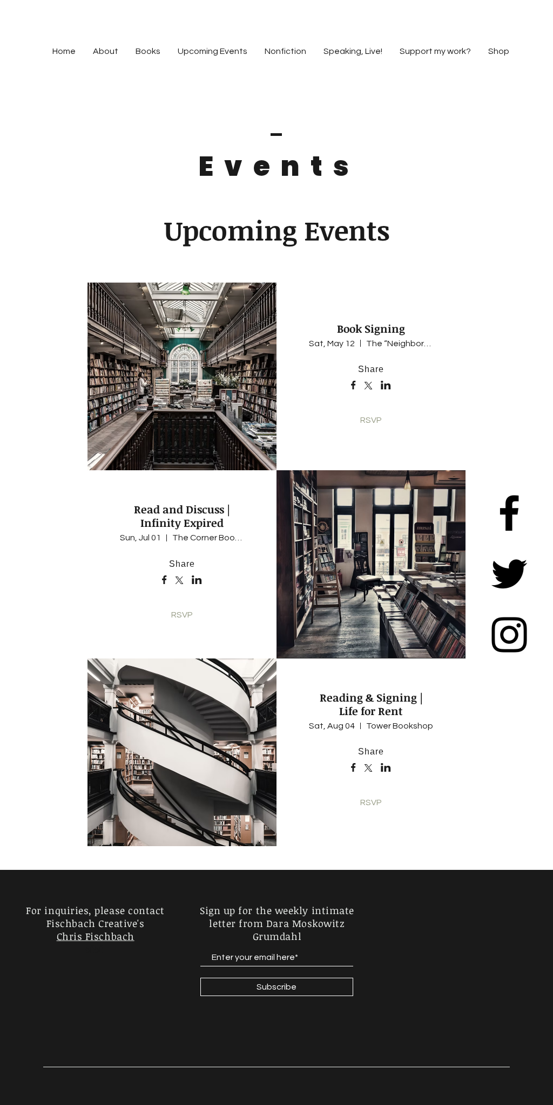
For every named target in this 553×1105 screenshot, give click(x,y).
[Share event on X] (368, 387)
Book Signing (371, 328)
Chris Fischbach (95, 936)
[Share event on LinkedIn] (386, 386)
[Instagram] (509, 634)
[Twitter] (509, 574)
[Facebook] (509, 513)
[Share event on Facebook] (353, 386)
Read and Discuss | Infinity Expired (182, 516)
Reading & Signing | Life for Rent (371, 704)
